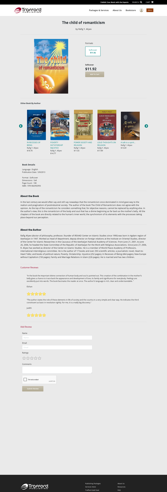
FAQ (119, 490)
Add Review (26, 326)
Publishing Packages (93, 483)
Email (24, 343)
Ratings (25, 352)
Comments (27, 364)
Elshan (29, 286)
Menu (150, 10)
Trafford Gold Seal (92, 490)
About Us (117, 10)
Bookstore (131, 10)
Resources (121, 487)
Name (24, 333)
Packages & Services (99, 10)
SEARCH (135, 2)
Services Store (90, 487)
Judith (29, 308)
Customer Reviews (29, 267)
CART (148, 2)
